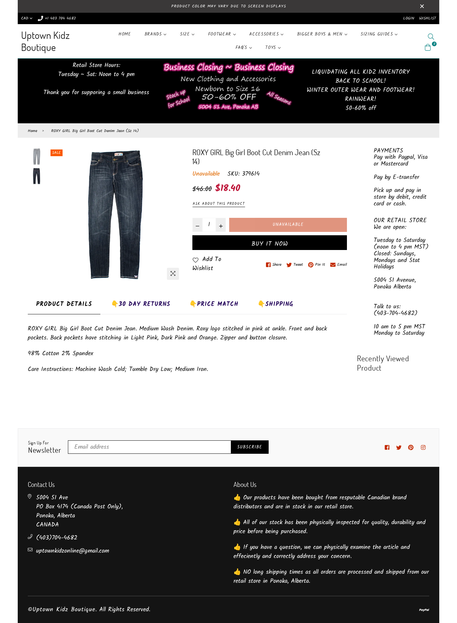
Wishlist (427, 18)
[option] (114, 216)
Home (124, 34)
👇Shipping (275, 304)
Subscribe (249, 447)
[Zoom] (173, 274)
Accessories (265, 34)
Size (186, 34)
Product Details (64, 304)
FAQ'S (242, 47)
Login (408, 18)
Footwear (220, 34)
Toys (271, 47)
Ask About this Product (219, 204)
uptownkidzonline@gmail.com (72, 551)
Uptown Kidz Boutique (45, 41)
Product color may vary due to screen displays (228, 6)
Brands (154, 34)
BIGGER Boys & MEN (321, 34)
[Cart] (428, 47)
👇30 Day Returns (140, 304)
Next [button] (174, 215)
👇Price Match (214, 304)
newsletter (44, 447)
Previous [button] (56, 215)
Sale (56, 153)
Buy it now (270, 244)
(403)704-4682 (56, 538)
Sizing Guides (378, 34)
